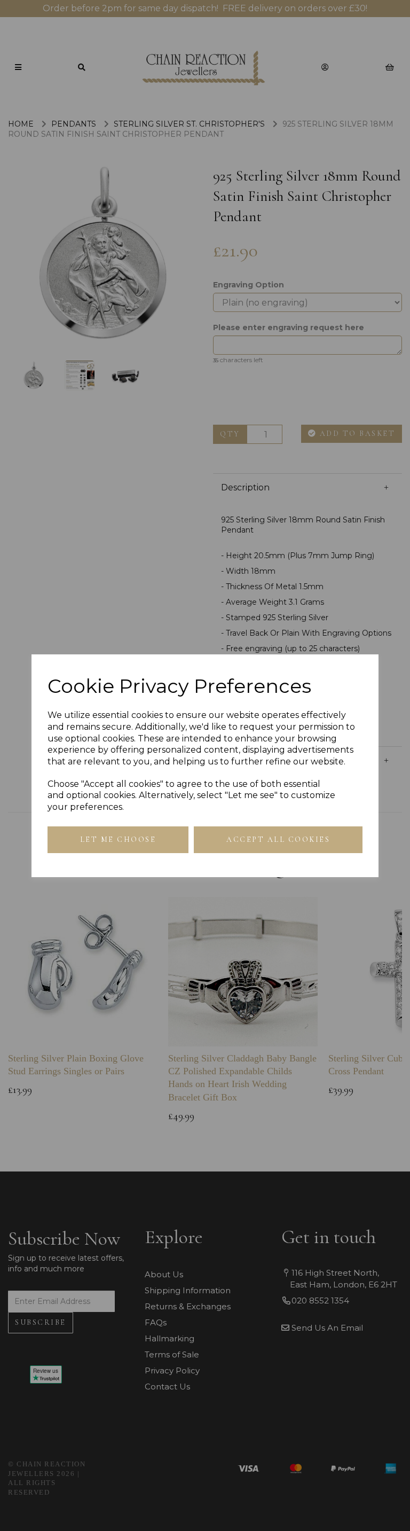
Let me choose (118, 839)
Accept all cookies (278, 839)
